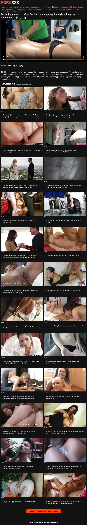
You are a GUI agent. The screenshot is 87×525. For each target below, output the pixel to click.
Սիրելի (8, 11)
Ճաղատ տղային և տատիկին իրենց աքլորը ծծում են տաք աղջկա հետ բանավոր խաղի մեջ (64, 467)
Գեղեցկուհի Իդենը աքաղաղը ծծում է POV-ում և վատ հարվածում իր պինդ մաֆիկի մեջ (21, 362)
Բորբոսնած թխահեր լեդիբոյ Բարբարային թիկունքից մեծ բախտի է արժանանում (21, 151)
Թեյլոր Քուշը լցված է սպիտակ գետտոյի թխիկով (19, 501)
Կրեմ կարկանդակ (9, 9)
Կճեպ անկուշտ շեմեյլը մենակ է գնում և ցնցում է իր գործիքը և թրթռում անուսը (63, 362)
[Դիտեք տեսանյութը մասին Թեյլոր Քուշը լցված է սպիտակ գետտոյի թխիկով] (22, 485)
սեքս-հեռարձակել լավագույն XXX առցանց (10, 2)
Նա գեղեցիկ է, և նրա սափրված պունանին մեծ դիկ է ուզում (64, 221)
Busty (4, 7)
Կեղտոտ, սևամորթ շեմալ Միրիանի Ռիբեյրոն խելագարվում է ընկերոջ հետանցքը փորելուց (18, 397)
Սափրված (79, 9)
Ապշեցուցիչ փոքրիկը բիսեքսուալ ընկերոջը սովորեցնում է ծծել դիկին (18, 467)
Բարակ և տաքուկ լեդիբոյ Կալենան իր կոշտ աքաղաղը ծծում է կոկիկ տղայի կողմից (65, 432)
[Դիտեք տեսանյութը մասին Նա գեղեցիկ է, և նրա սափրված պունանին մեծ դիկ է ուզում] (65, 204)
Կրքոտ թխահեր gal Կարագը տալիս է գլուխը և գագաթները (19, 221)
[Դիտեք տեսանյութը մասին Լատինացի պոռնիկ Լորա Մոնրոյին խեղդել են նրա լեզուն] (22, 309)
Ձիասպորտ (22, 9)
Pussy (27, 7)
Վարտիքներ (17, 11)
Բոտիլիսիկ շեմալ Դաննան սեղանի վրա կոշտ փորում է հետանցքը (64, 327)
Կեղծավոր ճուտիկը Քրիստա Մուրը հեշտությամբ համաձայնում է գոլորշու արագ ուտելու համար (20, 256)
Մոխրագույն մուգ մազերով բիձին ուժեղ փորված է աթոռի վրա (63, 397)
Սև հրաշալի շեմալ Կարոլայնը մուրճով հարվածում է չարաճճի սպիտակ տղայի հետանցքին (63, 502)
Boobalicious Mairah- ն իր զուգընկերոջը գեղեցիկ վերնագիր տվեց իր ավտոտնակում (19, 432)
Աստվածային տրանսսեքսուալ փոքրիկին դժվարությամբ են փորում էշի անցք (60, 116)
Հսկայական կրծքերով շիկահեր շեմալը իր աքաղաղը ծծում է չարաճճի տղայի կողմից (64, 186)
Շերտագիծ (52, 9)
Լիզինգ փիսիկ (66, 7)
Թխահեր (56, 7)
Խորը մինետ (78, 7)
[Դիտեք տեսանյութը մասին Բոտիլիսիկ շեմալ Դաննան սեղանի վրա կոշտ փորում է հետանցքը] (65, 309)
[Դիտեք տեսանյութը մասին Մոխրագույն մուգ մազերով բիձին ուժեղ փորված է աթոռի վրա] (65, 379)
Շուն (60, 9)
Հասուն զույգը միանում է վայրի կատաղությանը (62, 255)
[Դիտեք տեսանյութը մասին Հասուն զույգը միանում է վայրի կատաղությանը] (65, 239)
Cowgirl (10, 7)
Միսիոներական (41, 9)
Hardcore (17, 7)
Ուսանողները (68, 9)
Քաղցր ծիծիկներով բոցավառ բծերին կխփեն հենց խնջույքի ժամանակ (20, 116)
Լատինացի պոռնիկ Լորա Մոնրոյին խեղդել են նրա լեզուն (20, 327)
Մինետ (31, 9)
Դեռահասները (36, 7)
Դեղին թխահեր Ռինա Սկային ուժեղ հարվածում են (63, 290)
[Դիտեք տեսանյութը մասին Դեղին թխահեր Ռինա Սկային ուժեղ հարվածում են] (65, 274)
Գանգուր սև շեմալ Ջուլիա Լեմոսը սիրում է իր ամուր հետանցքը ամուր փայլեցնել (21, 291)
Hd (23, 7)
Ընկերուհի (48, 7)
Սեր (3, 11)
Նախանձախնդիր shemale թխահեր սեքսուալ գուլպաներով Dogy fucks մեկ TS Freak (61, 151)
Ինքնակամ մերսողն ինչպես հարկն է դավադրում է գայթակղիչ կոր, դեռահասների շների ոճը (20, 186)
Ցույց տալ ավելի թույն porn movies (43, 511)
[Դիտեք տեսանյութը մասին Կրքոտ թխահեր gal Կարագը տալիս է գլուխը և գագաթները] (22, 204)
